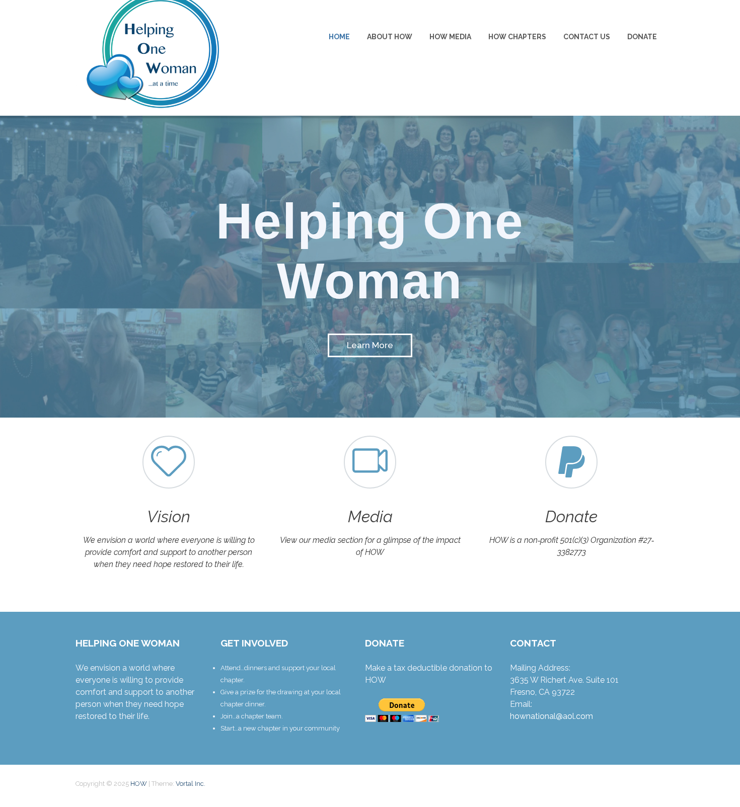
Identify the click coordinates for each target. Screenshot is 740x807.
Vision (168, 516)
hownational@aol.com (551, 716)
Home (339, 37)
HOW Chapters (517, 37)
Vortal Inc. (190, 783)
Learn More (370, 345)
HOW (139, 783)
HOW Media (450, 37)
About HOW (389, 37)
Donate (642, 37)
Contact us (586, 37)
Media (370, 516)
